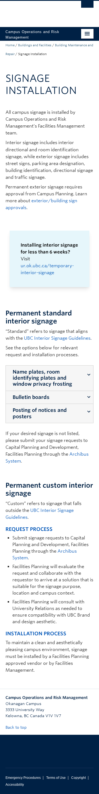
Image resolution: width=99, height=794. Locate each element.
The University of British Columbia (36, 11)
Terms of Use (56, 778)
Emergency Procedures (23, 778)
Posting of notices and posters (40, 413)
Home (10, 45)
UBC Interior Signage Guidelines (57, 338)
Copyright (78, 778)
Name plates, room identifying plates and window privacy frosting (42, 378)
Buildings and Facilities (34, 45)
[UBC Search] (87, 7)
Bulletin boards (31, 397)
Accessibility (15, 785)
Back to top (17, 727)
